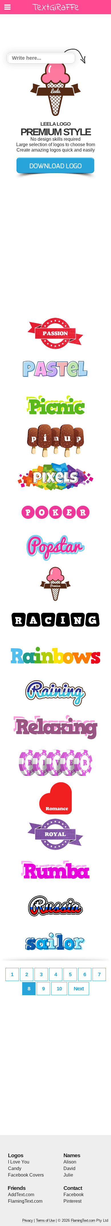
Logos (15, 1155)
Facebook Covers (26, 1175)
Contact (72, 1188)
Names (71, 1155)
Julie (68, 1175)
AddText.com (21, 1194)
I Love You (18, 1161)
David (69, 1168)
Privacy (27, 1220)
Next (79, 988)
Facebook (73, 1194)
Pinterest (72, 1201)
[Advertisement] (56, 30)
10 (59, 988)
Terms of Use (45, 1220)
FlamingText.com (25, 1201)
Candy (14, 1168)
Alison (69, 1161)
